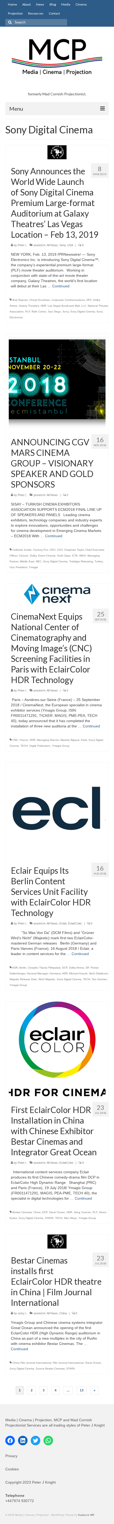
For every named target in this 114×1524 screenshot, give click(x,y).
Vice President (18, 567)
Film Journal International (68, 1362)
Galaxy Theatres (29, 305)
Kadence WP (86, 1514)
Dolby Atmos (76, 967)
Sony (62, 245)
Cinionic (23, 555)
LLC (83, 305)
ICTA (75, 555)
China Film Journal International (31, 1362)
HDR (43, 305)
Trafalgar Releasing (81, 561)
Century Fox (40, 549)
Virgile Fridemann (39, 745)
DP (87, 967)
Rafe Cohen (39, 311)
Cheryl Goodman (39, 299)
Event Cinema (46, 555)
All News (52, 245)
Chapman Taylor (74, 549)
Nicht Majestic (46, 979)
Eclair (62, 923)
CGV (60, 549)
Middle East (27, 561)
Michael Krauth (78, 973)
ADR (15, 967)
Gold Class (63, 555)
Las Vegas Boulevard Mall (64, 305)
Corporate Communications (68, 299)
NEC (38, 561)
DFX (89, 299)
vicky (21, 1313)
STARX (49, 1218)
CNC (15, 739)
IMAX (82, 555)
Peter (21, 245)
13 (82, 1390)
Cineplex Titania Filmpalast (44, 967)
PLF (27, 311)
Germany (55, 973)
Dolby (33, 555)
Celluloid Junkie (22, 549)
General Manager (37, 973)
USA (70, 245)
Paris (84, 739)
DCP (64, 967)
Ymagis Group (60, 745)
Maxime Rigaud (69, 739)
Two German (99, 979)
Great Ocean (57, 1212)
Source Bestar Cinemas (50, 1368)
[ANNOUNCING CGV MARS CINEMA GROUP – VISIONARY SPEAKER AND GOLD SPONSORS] (57, 382)
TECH (24, 745)
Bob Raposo (20, 299)
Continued (60, 286)
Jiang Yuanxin (82, 1212)
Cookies (12, 1469)
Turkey (99, 561)
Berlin (22, 967)
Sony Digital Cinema (82, 311)
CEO (52, 549)
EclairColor (75, 923)
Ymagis (33, 567)
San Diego (54, 311)
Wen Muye (70, 1218)
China (37, 1212)
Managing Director (48, 739)
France (24, 739)
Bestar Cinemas (22, 1212)
